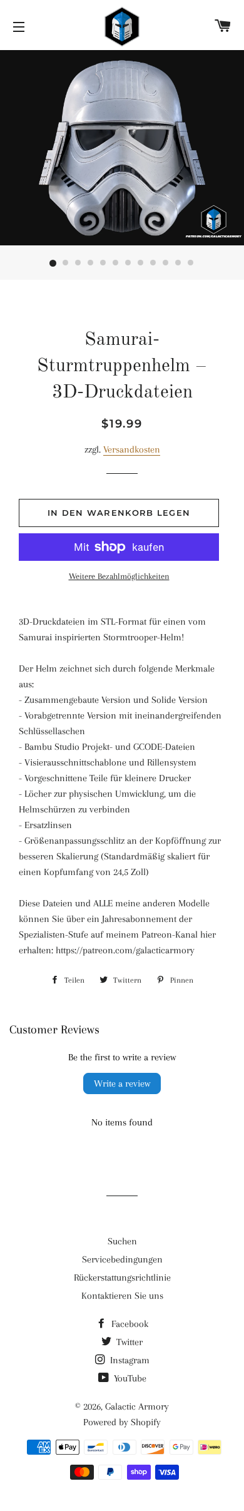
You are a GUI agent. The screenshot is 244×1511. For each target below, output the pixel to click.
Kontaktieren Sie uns (122, 1295)
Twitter (128, 1342)
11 (178, 263)
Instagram (129, 1360)
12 (191, 263)
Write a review (122, 1083)
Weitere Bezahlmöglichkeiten (119, 576)
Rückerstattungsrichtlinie (122, 1277)
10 (166, 263)
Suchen (122, 1241)
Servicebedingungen (122, 1259)
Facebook (128, 1323)
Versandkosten (131, 449)
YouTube (128, 1378)
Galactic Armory (137, 1406)
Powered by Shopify (122, 1422)
